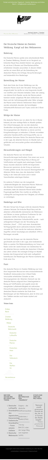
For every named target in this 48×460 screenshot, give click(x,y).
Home (35, 33)
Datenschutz (33, 451)
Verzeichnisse (10, 377)
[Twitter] (24, 9)
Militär (34, 34)
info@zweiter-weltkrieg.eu (27, 4)
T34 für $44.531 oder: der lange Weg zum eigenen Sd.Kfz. (24, 430)
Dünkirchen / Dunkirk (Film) (23, 417)
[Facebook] (17, 9)
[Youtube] (21, 9)
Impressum (24, 451)
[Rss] (28, 9)
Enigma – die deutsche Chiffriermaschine (24, 408)
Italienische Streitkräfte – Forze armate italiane (13, 425)
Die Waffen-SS (13, 365)
